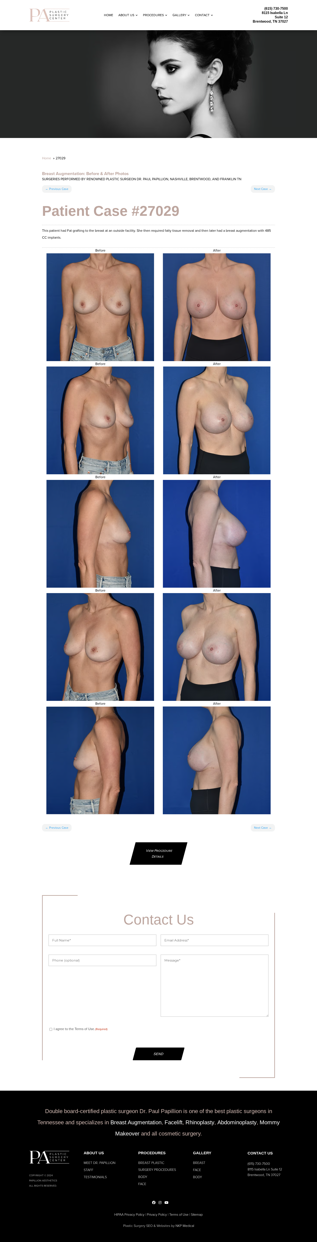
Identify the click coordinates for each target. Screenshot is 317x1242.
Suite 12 (281, 17)
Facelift (173, 1122)
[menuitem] (108, 15)
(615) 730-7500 (276, 8)
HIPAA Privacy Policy (129, 1214)
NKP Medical (185, 1225)
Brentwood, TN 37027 (270, 21)
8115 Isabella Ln (275, 13)
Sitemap (197, 1214)
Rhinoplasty (199, 1122)
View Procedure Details (159, 853)
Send (158, 1054)
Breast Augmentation (63, 173)
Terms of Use (178, 1214)
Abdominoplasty (237, 1122)
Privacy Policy (157, 1214)
